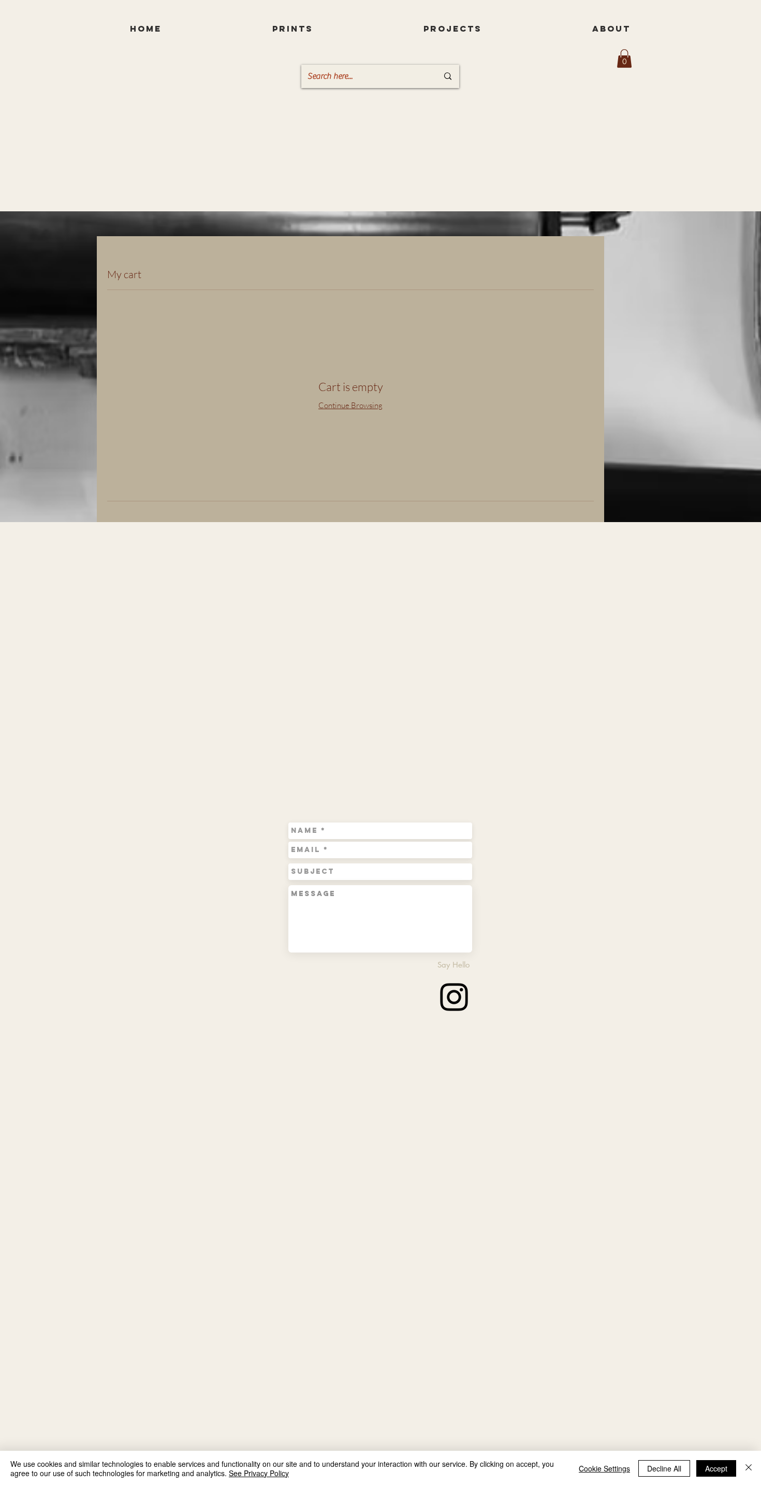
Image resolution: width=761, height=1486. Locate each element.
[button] (624, 58)
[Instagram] (454, 997)
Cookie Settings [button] (604, 1468)
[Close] (748, 1468)
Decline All (664, 1468)
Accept (716, 1468)
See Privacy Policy (259, 1473)
